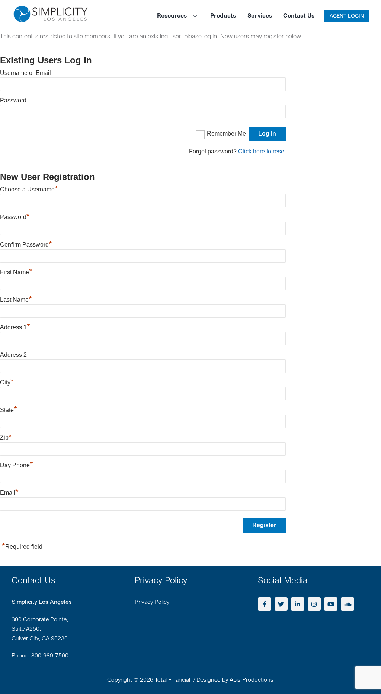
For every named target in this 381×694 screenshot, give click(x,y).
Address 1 (15, 327)
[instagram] (314, 603)
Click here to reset (262, 151)
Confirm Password (26, 244)
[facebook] (264, 603)
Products (223, 15)
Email (9, 492)
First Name (16, 272)
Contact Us (298, 15)
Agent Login (347, 16)
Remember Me (226, 133)
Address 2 (13, 355)
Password (13, 100)
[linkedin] (297, 603)
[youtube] (330, 603)
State (8, 410)
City (7, 382)
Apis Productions (251, 679)
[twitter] (281, 603)
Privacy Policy (152, 601)
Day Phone (16, 465)
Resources (172, 15)
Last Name (16, 300)
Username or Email (25, 73)
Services (259, 15)
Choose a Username (29, 189)
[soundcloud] (347, 603)
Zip (6, 437)
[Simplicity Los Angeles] (50, 18)
